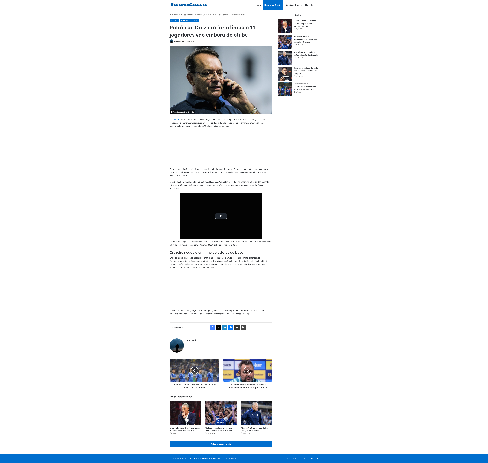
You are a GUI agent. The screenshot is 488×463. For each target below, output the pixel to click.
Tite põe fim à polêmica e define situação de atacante (254, 429)
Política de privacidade (301, 458)
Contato (314, 458)
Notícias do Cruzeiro (272, 4)
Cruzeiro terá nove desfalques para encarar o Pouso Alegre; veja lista (305, 86)
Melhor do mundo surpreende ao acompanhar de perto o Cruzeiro (218, 429)
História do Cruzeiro (293, 4)
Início (173, 15)
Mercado (309, 4)
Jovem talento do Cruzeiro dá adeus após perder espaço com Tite (185, 429)
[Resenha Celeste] (189, 5)
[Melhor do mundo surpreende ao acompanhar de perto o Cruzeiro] (221, 413)
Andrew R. (178, 41)
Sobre (288, 458)
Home (258, 4)
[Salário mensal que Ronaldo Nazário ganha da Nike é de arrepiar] (285, 74)
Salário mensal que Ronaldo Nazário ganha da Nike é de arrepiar (306, 70)
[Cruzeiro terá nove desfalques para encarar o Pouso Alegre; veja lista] (285, 89)
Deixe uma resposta (221, 444)
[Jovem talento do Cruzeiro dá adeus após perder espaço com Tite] (185, 413)
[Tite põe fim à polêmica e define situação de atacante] (256, 413)
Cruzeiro (175, 119)
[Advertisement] (221, 148)
